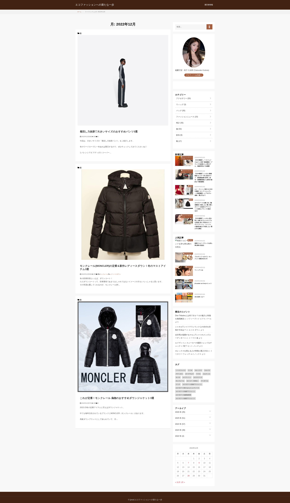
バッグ (180, 111)
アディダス (179, 374)
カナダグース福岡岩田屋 (183, 395)
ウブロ (198, 374)
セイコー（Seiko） (192, 381)
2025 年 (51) (180, 418)
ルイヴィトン (187, 377)
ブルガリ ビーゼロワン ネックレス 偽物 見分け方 (203, 257)
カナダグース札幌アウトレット (185, 391)
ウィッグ (181, 104)
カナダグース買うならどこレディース (187, 388)
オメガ (178, 377)
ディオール (204, 381)
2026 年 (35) (180, 412)
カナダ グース (198, 377)
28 (188, 476)
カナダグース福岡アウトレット (185, 398)
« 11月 (177, 482)
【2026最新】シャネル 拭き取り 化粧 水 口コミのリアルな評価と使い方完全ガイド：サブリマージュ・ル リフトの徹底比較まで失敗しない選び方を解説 (203, 223)
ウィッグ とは (199, 270)
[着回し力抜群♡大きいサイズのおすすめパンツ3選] (123, 80)
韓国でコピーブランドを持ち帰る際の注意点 (203, 244)
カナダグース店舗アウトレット (192, 384)
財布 (179, 135)
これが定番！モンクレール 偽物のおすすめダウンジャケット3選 (117, 398)
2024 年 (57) (180, 424)
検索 (209, 26)
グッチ (178, 384)
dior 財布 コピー (200, 297)
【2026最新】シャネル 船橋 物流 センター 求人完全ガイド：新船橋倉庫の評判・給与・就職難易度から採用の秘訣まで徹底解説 (203, 178)
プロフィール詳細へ (194, 75)
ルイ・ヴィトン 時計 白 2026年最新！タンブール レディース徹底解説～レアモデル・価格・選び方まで (203, 192)
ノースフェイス (180, 370)
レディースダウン (115, 274)
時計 (179, 123)
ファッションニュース (187, 117)
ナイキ (190, 370)
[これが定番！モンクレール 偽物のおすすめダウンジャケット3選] (123, 347)
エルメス (207, 370)
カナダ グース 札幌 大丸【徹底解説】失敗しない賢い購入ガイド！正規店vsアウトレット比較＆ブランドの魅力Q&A (203, 207)
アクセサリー (183, 98)
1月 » (183, 482)
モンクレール (104, 274)
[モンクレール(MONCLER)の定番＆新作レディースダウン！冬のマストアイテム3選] (123, 214)
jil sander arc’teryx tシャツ (203, 283)
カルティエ (206, 374)
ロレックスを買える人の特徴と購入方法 (191, 351)
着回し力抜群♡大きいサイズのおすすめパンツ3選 (109, 131)
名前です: (179, 70)
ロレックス (198, 370)
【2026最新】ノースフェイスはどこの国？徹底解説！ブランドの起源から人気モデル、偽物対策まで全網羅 (203, 163)
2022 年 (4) (179, 436)
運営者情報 (208, 5)
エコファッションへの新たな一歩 (94, 4)
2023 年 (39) (180, 430)
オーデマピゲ (189, 374)
